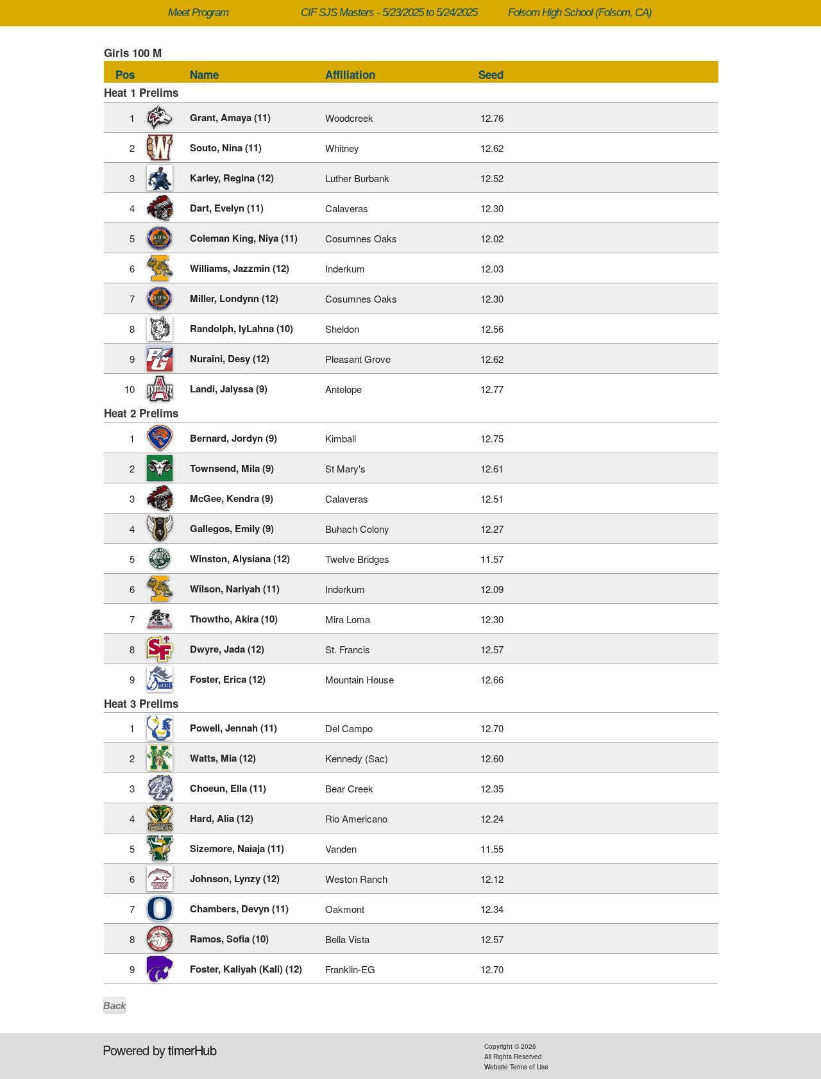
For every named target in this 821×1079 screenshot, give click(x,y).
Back (114, 1005)
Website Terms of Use (516, 1066)
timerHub (192, 1050)
